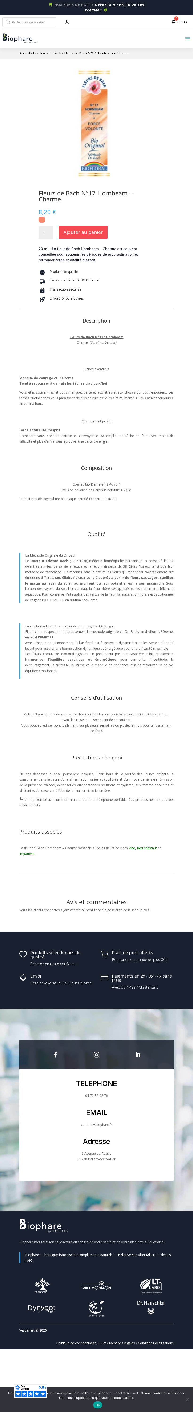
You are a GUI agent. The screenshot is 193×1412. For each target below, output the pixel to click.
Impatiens (26, 853)
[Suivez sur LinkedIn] (137, 1054)
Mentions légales (122, 1343)
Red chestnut (147, 848)
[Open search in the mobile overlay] (29, 22)
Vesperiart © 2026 (33, 1330)
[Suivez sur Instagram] (96, 1054)
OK (98, 1405)
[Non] (187, 1399)
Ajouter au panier (83, 232)
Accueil (24, 53)
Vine (132, 848)
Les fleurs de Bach (47, 53)
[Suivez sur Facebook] (55, 1054)
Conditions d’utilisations (156, 1343)
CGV (103, 1343)
